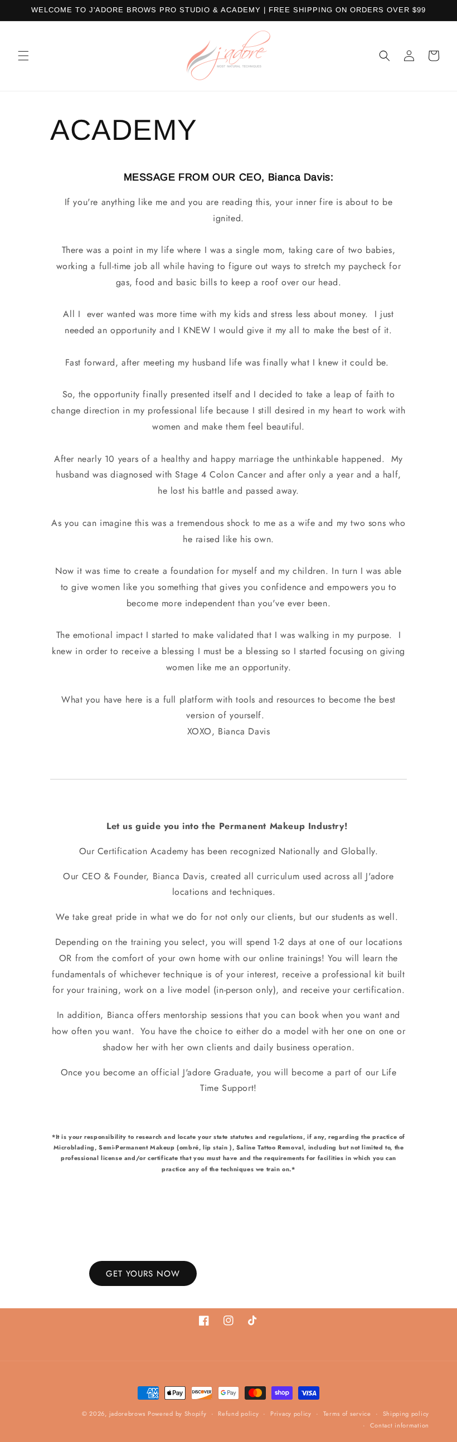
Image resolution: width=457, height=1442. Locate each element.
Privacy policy (291, 1413)
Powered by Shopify (177, 1413)
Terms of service (347, 1413)
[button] (23, 55)
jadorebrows (127, 1413)
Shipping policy (406, 1413)
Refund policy (238, 1413)
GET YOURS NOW (143, 1274)
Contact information (399, 1425)
